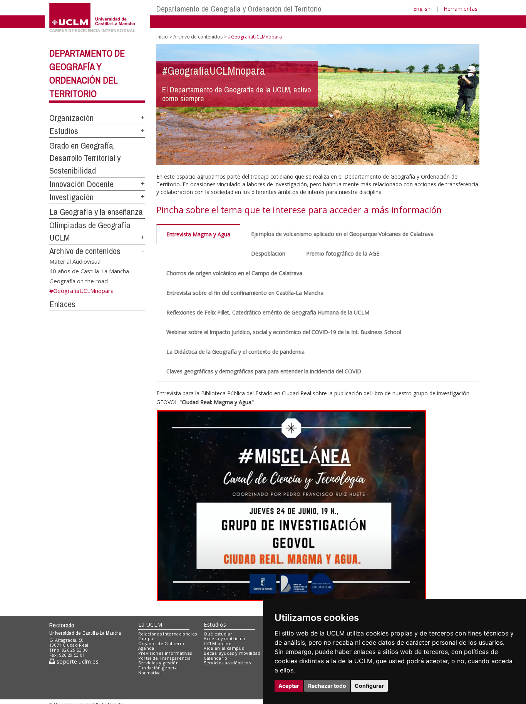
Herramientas (460, 8)
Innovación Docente (81, 184)
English (422, 8)
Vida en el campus (224, 648)
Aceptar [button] (288, 685)
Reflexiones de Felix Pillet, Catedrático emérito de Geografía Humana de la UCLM (267, 312)
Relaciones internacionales (167, 634)
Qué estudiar (218, 634)
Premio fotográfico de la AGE (342, 253)
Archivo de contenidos (85, 251)
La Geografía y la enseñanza (96, 211)
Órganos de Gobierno (162, 643)
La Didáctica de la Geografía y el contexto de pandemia (235, 351)
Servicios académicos (227, 663)
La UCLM (150, 624)
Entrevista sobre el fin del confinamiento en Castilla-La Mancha (244, 292)
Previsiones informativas (165, 653)
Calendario (215, 658)
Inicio (162, 36)
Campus (147, 638)
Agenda (146, 648)
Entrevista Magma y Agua (198, 234)
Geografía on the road (78, 280)
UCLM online (217, 643)
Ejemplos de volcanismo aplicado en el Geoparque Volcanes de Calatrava (342, 233)
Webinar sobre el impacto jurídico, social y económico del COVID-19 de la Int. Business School (283, 332)
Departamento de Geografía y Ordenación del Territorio (239, 8)
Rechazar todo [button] (327, 685)
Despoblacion (268, 253)
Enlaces (62, 304)
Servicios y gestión (158, 663)
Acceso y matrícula (224, 638)
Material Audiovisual (75, 261)
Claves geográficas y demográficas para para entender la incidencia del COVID (263, 371)
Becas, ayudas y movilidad (232, 653)
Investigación (71, 197)
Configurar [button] (369, 685)
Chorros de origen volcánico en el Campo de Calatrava (234, 273)
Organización (71, 118)
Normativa (149, 673)
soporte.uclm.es (77, 661)
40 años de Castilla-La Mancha (89, 271)
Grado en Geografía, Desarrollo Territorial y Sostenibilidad (85, 158)
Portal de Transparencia (164, 658)
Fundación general (158, 668)
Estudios (63, 131)
